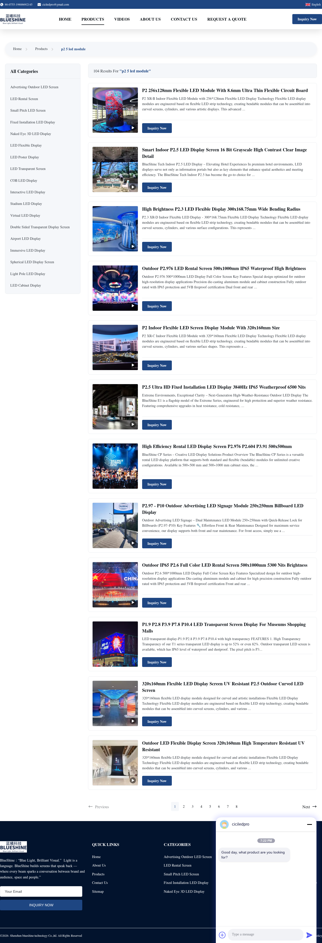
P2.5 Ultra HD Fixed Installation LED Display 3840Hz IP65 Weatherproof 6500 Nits (224, 387)
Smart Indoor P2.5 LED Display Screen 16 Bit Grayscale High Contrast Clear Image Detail (224, 152)
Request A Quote (227, 19)
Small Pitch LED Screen (181, 874)
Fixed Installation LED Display (186, 882)
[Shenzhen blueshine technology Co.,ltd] (13, 19)
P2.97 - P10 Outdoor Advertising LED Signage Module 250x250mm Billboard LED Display (222, 508)
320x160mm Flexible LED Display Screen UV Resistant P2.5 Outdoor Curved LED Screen (222, 686)
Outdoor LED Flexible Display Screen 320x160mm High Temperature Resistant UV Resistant (223, 746)
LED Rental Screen (177, 865)
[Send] (309, 934)
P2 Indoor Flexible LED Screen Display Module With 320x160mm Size (211, 327)
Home (65, 19)
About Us (150, 19)
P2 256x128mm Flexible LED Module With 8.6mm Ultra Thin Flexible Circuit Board (225, 90)
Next (306, 806)
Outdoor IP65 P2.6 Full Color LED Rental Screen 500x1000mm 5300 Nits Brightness (224, 565)
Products (93, 19)
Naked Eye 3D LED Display (184, 891)
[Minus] (309, 824)
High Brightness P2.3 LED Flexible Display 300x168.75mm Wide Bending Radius (221, 209)
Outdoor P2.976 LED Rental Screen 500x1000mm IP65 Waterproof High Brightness (224, 268)
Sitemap (98, 891)
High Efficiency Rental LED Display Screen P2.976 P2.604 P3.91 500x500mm (217, 446)
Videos (122, 19)
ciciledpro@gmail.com (55, 4)
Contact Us (184, 19)
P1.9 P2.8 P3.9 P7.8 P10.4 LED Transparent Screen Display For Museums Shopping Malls (224, 627)
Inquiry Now (307, 19)
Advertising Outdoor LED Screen (188, 856)
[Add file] (222, 934)
